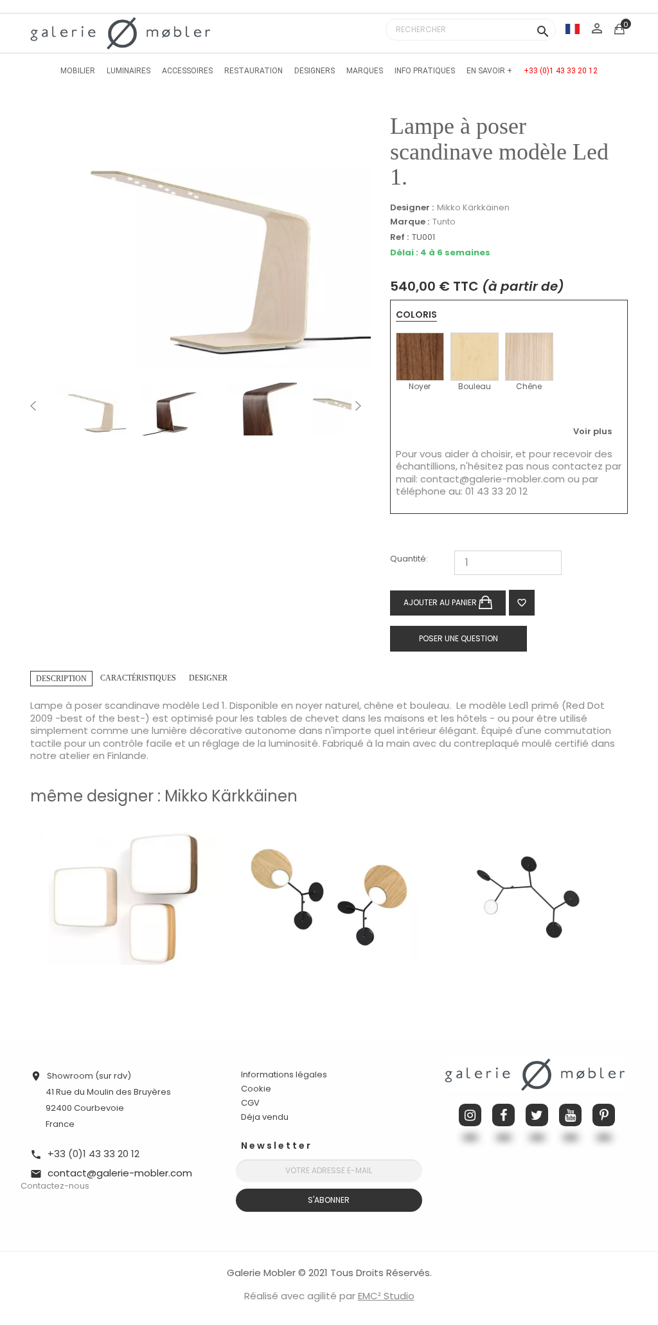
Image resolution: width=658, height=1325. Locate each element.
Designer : (412, 207)
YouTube (570, 1115)
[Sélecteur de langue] (572, 29)
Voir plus (592, 431)
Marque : (409, 221)
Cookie (256, 1089)
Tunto (444, 221)
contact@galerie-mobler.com (492, 479)
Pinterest (603, 1115)
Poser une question (458, 638)
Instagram (470, 1115)
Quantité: (409, 559)
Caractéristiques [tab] (138, 677)
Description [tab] (61, 678)
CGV (250, 1103)
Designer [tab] (208, 677)
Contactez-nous (55, 1186)
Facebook (503, 1115)
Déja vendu (265, 1117)
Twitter (537, 1115)
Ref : (399, 237)
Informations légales (284, 1074)
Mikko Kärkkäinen (473, 207)
